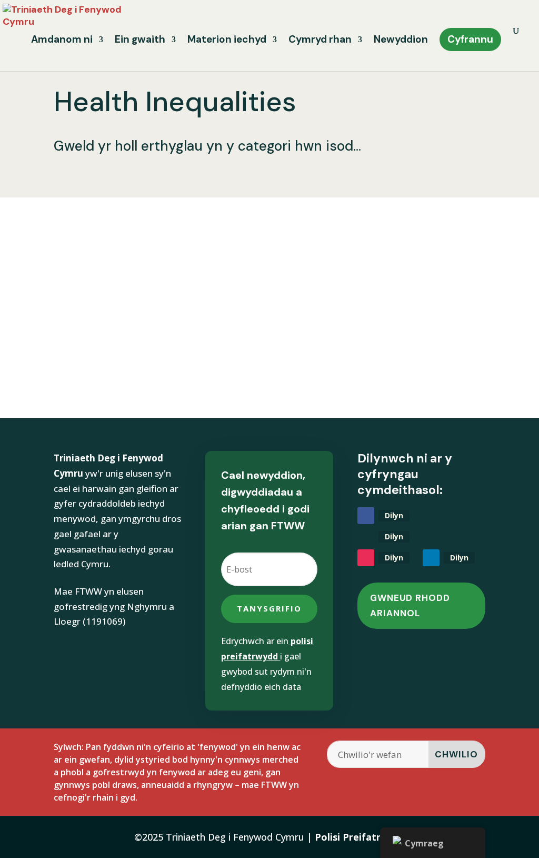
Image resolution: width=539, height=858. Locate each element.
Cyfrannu (470, 39)
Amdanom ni (62, 41)
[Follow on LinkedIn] (431, 557)
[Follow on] (365, 536)
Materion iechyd (226, 41)
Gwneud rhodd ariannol (410, 605)
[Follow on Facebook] (365, 515)
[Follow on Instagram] (365, 557)
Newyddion (401, 41)
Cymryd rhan (320, 41)
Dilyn (394, 515)
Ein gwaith (140, 41)
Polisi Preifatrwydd (360, 837)
